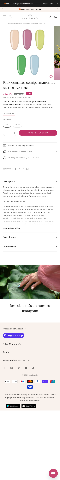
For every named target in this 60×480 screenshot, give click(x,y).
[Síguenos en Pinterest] (18, 368)
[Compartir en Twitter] (19, 169)
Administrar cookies (30, 400)
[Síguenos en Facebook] (4, 368)
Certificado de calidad (15, 394)
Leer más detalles (11, 228)
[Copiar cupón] (57, 4)
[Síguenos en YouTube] (26, 368)
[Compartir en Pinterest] (23, 169)
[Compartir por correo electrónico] (27, 169)
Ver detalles (47, 107)
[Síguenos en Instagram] (11, 368)
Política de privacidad (38, 394)
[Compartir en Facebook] (16, 169)
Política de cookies (45, 397)
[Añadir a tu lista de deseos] (51, 76)
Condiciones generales (22, 397)
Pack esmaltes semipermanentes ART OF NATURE (26, 23)
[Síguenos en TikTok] (33, 368)
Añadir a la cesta (38, 133)
